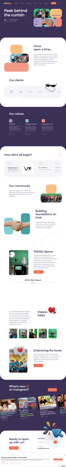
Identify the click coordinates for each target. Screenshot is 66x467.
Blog (40, 3)
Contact (53, 3)
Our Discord (46, 3)
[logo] (7, 3)
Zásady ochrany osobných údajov (15, 463)
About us (35, 3)
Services (16, 3)
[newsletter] (55, 442)
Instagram (51, 389)
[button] (60, 155)
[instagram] (28, 408)
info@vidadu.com (43, 448)
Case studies (28, 3)
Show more (37, 365)
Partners (22, 3)
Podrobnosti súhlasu (4, 463)
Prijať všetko (58, 459)
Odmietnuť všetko (58, 461)
